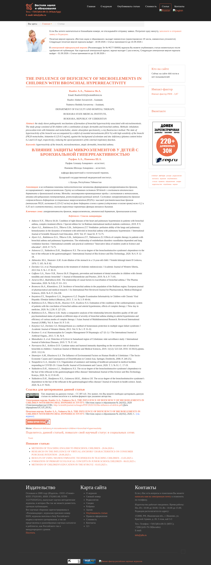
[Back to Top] (183, 552)
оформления (170, 181)
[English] (179, 10)
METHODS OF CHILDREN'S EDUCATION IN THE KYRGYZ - (70, 464)
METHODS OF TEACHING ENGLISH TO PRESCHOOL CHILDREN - (73, 448)
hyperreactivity (94, 428)
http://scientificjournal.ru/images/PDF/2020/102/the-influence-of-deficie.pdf (88, 405)
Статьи (165, 6)
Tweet (30, 438)
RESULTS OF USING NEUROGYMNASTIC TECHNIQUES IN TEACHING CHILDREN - (82, 458)
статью (154, 181)
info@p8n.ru (40, 15)
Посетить (30, 533)
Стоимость (151, 6)
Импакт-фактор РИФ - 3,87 (165, 94)
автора (162, 175)
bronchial (82, 428)
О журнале (106, 6)
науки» (175, 184)
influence (37, 428)
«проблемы (167, 184)
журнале (163, 178)
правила (161, 181)
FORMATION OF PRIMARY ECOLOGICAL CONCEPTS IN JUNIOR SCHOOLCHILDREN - (84, 461)
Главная (91, 6)
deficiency (47, 428)
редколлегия (177, 176)
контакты (155, 178)
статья (155, 175)
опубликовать (172, 178)
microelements (60, 428)
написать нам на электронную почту (153, 496)
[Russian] (165, 10)
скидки (178, 181)
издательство (157, 184)
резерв (168, 176)
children (72, 428)
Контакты (179, 6)
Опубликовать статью (128, 6)
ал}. (33, 416)
